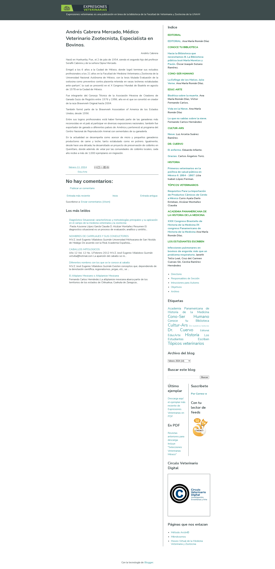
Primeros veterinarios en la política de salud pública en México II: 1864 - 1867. (184, 172)
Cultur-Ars (178, 325)
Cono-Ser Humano (188, 316)
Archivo (175, 291)
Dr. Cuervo (180, 330)
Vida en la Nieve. (178, 109)
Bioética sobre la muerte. (183, 95)
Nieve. (172, 134)
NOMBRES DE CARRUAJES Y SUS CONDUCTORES (99, 236)
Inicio (115, 196)
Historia (192, 335)
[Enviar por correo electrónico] (95, 167)
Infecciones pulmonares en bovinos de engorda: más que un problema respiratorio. (187, 251)
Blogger (148, 562)
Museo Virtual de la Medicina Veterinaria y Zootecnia (187, 542)
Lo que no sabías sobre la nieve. (187, 118)
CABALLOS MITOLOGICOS (84, 249)
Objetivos (176, 287)
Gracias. (173, 156)
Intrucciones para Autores (185, 282)
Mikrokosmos (178, 536)
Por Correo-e (199, 394)
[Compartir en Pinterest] (107, 167)
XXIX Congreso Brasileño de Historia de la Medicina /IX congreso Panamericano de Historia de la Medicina (185, 226)
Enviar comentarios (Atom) (95, 202)
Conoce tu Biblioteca (188, 321)
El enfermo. (175, 150)
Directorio (176, 274)
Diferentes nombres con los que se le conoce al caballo (99, 262)
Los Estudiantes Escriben (188, 337)
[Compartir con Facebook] (104, 167)
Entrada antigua (148, 196)
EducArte (82, 171)
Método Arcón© (180, 532)
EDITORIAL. (175, 41)
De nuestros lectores (199, 325)
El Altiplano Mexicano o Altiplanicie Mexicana (94, 276)
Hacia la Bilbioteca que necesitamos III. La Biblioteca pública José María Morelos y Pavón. (185, 59)
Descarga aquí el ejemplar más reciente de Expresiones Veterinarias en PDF (176, 407)
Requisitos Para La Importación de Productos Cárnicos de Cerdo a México (187, 194)
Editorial (204, 330)
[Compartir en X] (101, 167)
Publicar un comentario (82, 188)
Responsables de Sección (185, 278)
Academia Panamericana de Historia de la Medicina (188, 310)
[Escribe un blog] (98, 167)
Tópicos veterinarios (186, 343)
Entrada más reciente (78, 196)
